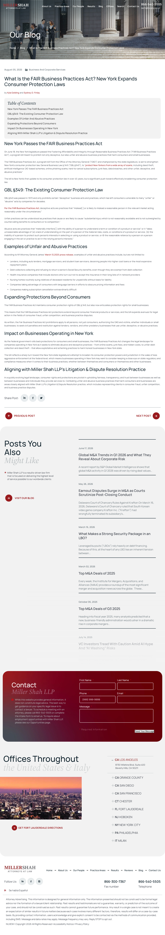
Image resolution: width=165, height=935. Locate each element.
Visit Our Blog (24, 498)
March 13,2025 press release (59, 254)
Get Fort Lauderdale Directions (40, 827)
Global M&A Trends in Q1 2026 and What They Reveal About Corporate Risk (115, 457)
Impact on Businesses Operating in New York (33, 128)
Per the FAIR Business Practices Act (21, 208)
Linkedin (24, 398)
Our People (78, 6)
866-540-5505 (151, 4)
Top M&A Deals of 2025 (97, 573)
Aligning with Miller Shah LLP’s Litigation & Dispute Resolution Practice (47, 133)
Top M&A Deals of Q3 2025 (99, 608)
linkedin (22, 881)
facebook (33, 398)
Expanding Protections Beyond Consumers (32, 123)
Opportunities (37, 722)
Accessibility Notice (63, 924)
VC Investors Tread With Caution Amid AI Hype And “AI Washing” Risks (116, 646)
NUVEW (10, 924)
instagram (39, 881)
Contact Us (133, 6)
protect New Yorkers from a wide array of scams (108, 165)
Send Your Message (144, 731)
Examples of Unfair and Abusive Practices (31, 118)
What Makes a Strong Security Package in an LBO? (114, 536)
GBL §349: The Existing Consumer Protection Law (35, 113)
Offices (110, 6)
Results (91, 6)
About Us (46, 6)
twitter (41, 398)
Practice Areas (62, 6)
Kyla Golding (13, 92)
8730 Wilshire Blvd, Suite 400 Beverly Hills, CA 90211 (130, 766)
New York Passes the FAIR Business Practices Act (35, 109)
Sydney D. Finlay (32, 92)
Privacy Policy (82, 924)
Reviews (128, 870)
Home (49, 870)
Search (120, 6)
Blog (101, 6)
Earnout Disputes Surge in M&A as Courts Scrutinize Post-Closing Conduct (112, 492)
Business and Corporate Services (47, 69)
